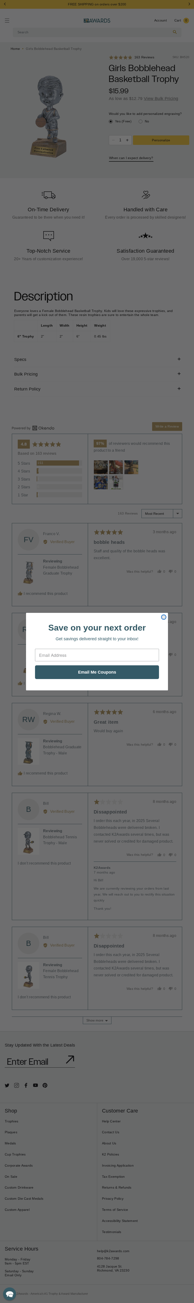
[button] (9, 1293)
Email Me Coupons (97, 672)
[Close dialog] (163, 617)
